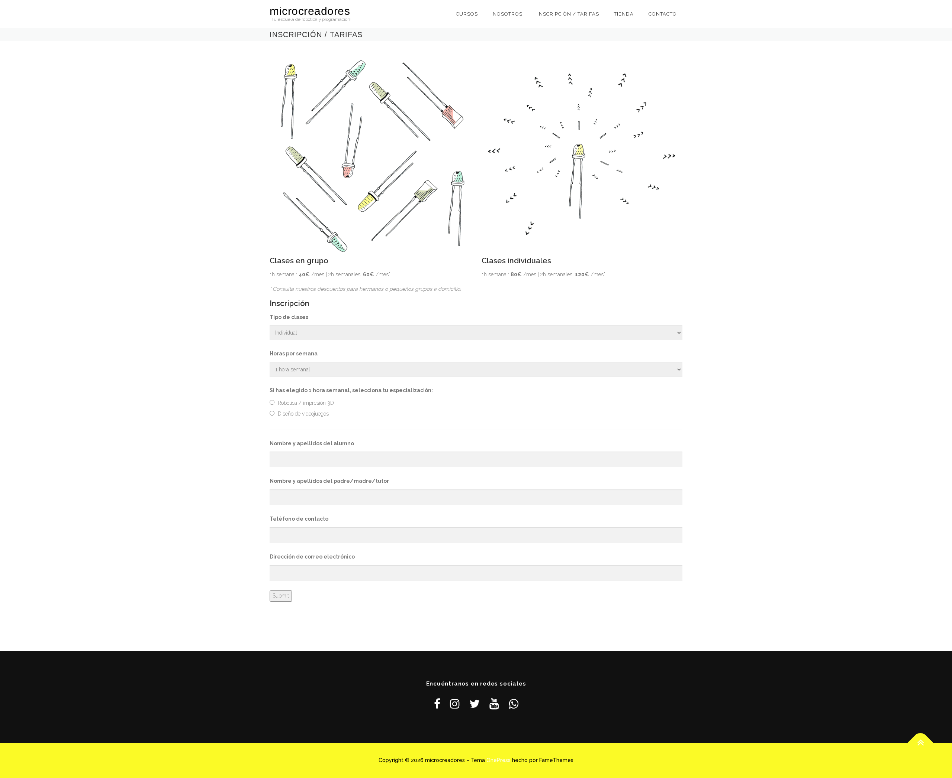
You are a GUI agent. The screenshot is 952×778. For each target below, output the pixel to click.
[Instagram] (455, 703)
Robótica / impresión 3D (306, 403)
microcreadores (310, 11)
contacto (663, 14)
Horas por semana (294, 354)
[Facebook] (437, 703)
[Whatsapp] (513, 703)
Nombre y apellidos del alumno (312, 443)
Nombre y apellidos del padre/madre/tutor (329, 481)
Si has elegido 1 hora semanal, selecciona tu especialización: (351, 390)
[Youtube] (494, 703)
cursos (467, 14)
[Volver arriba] (920, 743)
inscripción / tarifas (568, 14)
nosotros (507, 14)
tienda (624, 14)
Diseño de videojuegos (303, 414)
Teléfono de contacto (299, 519)
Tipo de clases (289, 317)
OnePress (498, 760)
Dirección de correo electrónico (312, 557)
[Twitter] (474, 703)
